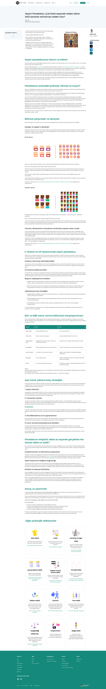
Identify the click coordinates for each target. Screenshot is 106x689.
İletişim (63, 659)
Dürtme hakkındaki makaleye (55, 611)
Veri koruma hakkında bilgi (67, 667)
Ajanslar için (47, 3)
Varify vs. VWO (50, 659)
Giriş (70, 3)
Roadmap (19, 669)
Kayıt (18, 659)
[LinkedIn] (18, 679)
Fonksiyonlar (31, 3)
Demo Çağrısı (64, 665)
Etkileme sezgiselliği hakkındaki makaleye (34, 644)
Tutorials (63, 661)
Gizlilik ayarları (37, 685)
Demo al (83, 3)
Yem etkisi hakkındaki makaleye (76, 611)
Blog (33, 659)
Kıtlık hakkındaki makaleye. (55, 547)
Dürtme (29, 407)
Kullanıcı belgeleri (65, 663)
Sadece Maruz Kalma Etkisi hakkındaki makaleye (55, 581)
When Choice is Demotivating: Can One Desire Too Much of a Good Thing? (55, 182)
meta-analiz (50, 456)
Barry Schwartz (40, 67)
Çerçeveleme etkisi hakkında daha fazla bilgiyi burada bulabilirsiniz (35, 579)
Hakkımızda (79, 659)
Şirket (53, 3)
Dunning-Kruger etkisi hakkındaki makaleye (76, 550)
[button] (91, 43)
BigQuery (19, 671)
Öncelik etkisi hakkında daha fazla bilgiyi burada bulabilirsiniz (76, 579)
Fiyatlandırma (39, 3)
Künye (18, 685)
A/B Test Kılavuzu (35, 663)
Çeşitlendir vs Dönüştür (52, 661)
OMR (21, 679)
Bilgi (32, 661)
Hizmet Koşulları (24, 685)
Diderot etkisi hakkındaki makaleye (35, 611)
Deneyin (76, 3)
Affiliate (78, 661)
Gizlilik (31, 685)
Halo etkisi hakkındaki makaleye (34, 545)
